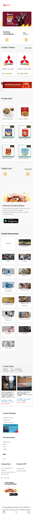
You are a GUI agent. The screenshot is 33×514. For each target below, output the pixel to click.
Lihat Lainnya (25, 33)
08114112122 (5, 474)
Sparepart (5, 368)
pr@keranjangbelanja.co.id (8, 472)
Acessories (18, 368)
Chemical (5, 370)
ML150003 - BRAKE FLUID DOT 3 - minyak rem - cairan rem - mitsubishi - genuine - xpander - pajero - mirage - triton (8, 395)
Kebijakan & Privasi (8, 417)
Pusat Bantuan (7, 420)
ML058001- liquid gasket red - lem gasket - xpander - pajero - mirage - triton (24, 394)
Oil (12, 368)
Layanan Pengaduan (8, 422)
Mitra (4, 458)
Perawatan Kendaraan (9, 371)
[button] (14, 24)
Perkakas (20, 371)
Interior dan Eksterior (16, 370)
